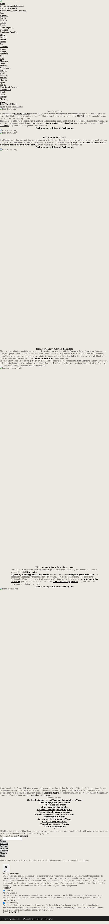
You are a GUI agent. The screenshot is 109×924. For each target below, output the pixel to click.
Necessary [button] (7, 888)
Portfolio (3, 97)
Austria (3, 18)
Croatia (3, 25)
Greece (3, 49)
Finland (3, 39)
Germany (4, 46)
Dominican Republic (8, 32)
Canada (3, 23)
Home (2, 3)
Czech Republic (6, 27)
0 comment (23, 836)
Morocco (4, 66)
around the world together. (42, 795)
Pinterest (3, 853)
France (3, 42)
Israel (2, 56)
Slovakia (3, 78)
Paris (2, 44)
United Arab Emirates (9, 87)
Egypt (2, 34)
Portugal (3, 70)
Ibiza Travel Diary (8, 104)
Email (2, 855)
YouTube (4, 846)
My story (4, 99)
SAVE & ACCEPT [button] (11, 912)
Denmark (4, 30)
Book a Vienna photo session (12, 6)
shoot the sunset (31, 123)
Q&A (2, 101)
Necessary (10, 890)
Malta (2, 63)
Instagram (4, 848)
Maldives (4, 61)
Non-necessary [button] (9, 900)
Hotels (2, 92)
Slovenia (3, 80)
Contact (3, 94)
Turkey (3, 85)
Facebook (4, 843)
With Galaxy (17, 106)
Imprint (86, 860)
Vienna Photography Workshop (13, 11)
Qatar (2, 73)
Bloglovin (4, 851)
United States (5, 89)
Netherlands (5, 68)
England (3, 37)
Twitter (3, 841)
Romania (4, 75)
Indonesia (4, 54)
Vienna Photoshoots (8, 8)
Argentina (4, 15)
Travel (2, 13)
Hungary (3, 51)
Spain (2, 82)
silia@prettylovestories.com (81, 574)
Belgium (3, 20)
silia (15, 836)
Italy (2, 58)
